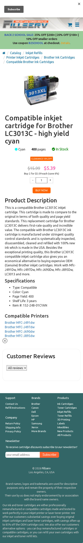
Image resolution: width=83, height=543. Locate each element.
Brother (35, 403)
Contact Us (11, 403)
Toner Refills (64, 415)
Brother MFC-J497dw (20, 327)
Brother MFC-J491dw (20, 322)
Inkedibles (63, 427)
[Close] (5, 340)
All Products (64, 435)
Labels (61, 423)
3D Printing (63, 419)
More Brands (38, 431)
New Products (65, 431)
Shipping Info (12, 427)
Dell (33, 411)
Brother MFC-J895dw (20, 336)
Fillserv (46, 468)
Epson (35, 415)
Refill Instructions (15, 407)
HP (33, 419)
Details (65, 43)
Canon (35, 407)
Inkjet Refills (64, 411)
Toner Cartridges (67, 407)
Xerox (34, 427)
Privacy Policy (13, 431)
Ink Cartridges (65, 403)
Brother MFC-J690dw (20, 331)
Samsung (36, 423)
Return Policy (12, 423)
